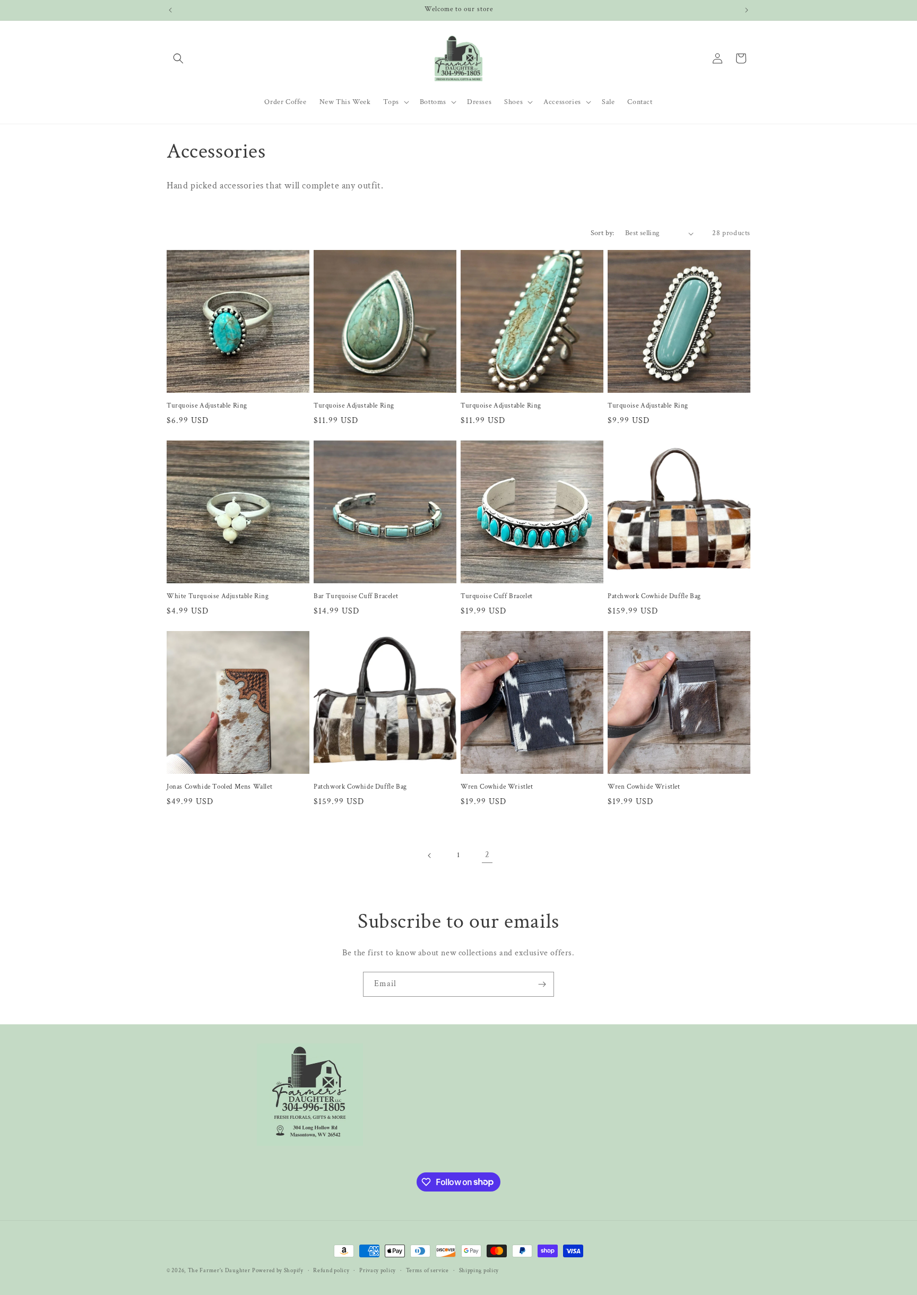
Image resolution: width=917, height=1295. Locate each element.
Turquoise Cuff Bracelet (497, 596)
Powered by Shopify (278, 1270)
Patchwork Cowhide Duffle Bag (654, 596)
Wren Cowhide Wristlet (497, 787)
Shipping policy (479, 1270)
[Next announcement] (746, 10)
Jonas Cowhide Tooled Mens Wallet (222, 787)
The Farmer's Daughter (219, 1270)
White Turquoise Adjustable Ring (218, 596)
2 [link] (487, 854)
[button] (178, 58)
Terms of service (427, 1270)
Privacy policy (377, 1270)
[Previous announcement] (170, 10)
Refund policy (331, 1270)
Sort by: (603, 233)
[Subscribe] (541, 984)
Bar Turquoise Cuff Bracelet (356, 596)
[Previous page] (430, 855)
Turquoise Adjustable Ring (207, 406)
